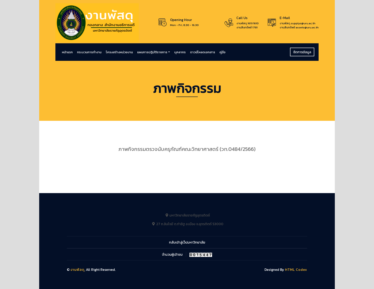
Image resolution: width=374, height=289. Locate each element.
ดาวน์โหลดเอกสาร (202, 52)
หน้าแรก (67, 52)
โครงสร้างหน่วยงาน (119, 52)
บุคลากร (180, 52)
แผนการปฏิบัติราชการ (152, 52)
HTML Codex (296, 269)
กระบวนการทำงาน (89, 52)
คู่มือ (222, 52)
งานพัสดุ (77, 269)
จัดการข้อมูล (302, 52)
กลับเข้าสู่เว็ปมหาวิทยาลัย (187, 242)
